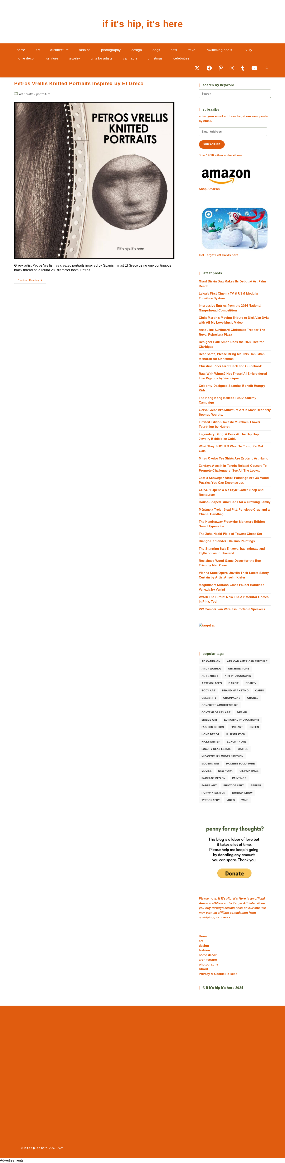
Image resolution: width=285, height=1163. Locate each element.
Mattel (243, 749)
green (254, 727)
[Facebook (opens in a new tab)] (211, 68)
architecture (238, 668)
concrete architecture (220, 705)
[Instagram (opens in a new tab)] (233, 68)
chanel (252, 697)
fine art (237, 727)
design (242, 712)
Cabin (259, 690)
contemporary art (216, 712)
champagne (232, 697)
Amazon (205, 903)
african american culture (247, 661)
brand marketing (235, 690)
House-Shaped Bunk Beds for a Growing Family (235, 502)
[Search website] (266, 68)
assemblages (212, 683)
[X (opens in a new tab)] (199, 68)
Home (203, 936)
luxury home (236, 741)
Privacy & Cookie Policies (218, 974)
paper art (209, 785)
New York (225, 770)
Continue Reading (32, 281)
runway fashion (214, 792)
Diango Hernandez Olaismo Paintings (227, 541)
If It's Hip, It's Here (142, 24)
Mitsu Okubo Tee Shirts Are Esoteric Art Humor (234, 458)
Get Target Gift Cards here (218, 255)
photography (233, 785)
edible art (209, 719)
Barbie (233, 683)
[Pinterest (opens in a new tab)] (222, 68)
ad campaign (211, 661)
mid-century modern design (222, 756)
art (21, 94)
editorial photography (241, 719)
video (231, 800)
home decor (211, 734)
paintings (239, 778)
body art (208, 690)
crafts (29, 94)
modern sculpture (240, 763)
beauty (251, 683)
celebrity (209, 697)
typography (211, 800)
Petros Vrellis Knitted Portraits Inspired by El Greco (79, 83)
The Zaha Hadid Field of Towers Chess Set (230, 533)
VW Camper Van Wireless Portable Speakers (232, 609)
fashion (204, 950)
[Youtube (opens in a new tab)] (255, 68)
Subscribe (212, 144)
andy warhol (211, 668)
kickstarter (211, 741)
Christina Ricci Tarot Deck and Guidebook (230, 366)
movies (207, 770)
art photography (238, 676)
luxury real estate (216, 749)
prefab (256, 785)
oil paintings (249, 770)
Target (237, 903)
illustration (235, 734)
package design (214, 778)
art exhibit (210, 676)
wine (244, 800)
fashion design (213, 727)
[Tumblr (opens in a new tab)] (244, 68)
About (203, 969)
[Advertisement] (142, 1075)
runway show (242, 792)
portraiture (43, 94)
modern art (210, 763)
